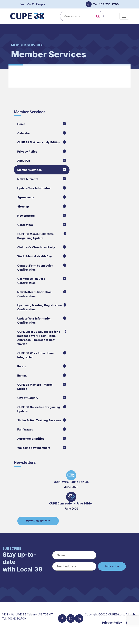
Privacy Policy (112, 622)
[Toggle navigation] (124, 16)
